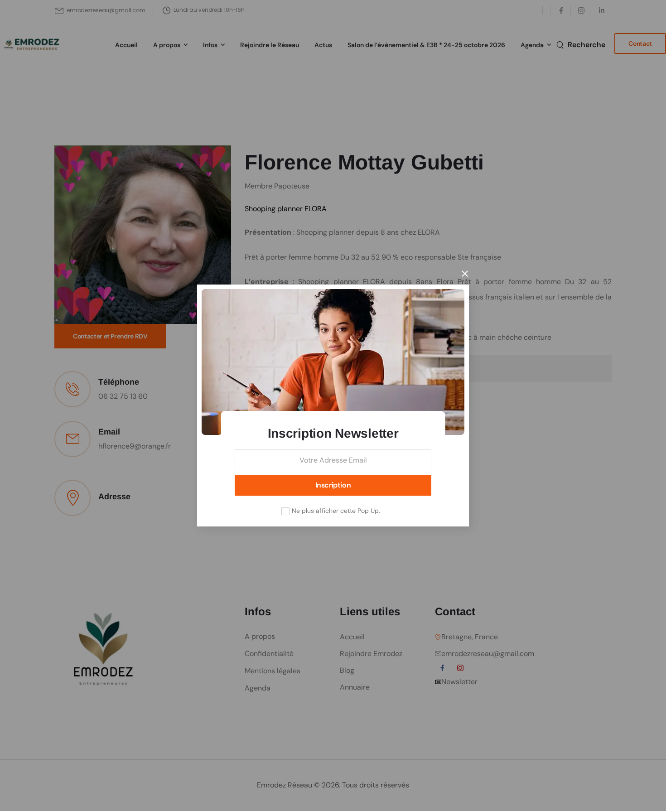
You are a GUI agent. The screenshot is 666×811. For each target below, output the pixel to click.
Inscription (333, 485)
